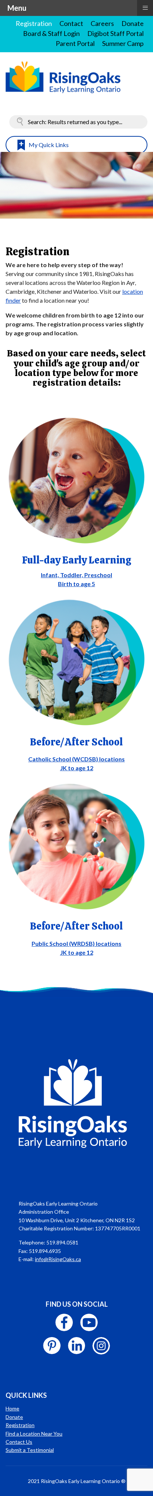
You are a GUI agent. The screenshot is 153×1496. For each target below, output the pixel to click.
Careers (102, 23)
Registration (34, 23)
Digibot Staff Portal (115, 33)
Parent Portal (75, 43)
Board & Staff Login (51, 33)
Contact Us (19, 1442)
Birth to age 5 (76, 583)
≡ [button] (145, 7)
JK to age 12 (76, 767)
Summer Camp (123, 43)
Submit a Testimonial (30, 1450)
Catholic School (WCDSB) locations (76, 758)
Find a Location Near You (34, 1433)
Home (12, 1408)
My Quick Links (49, 144)
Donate (132, 23)
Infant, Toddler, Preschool (76, 574)
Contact (71, 23)
